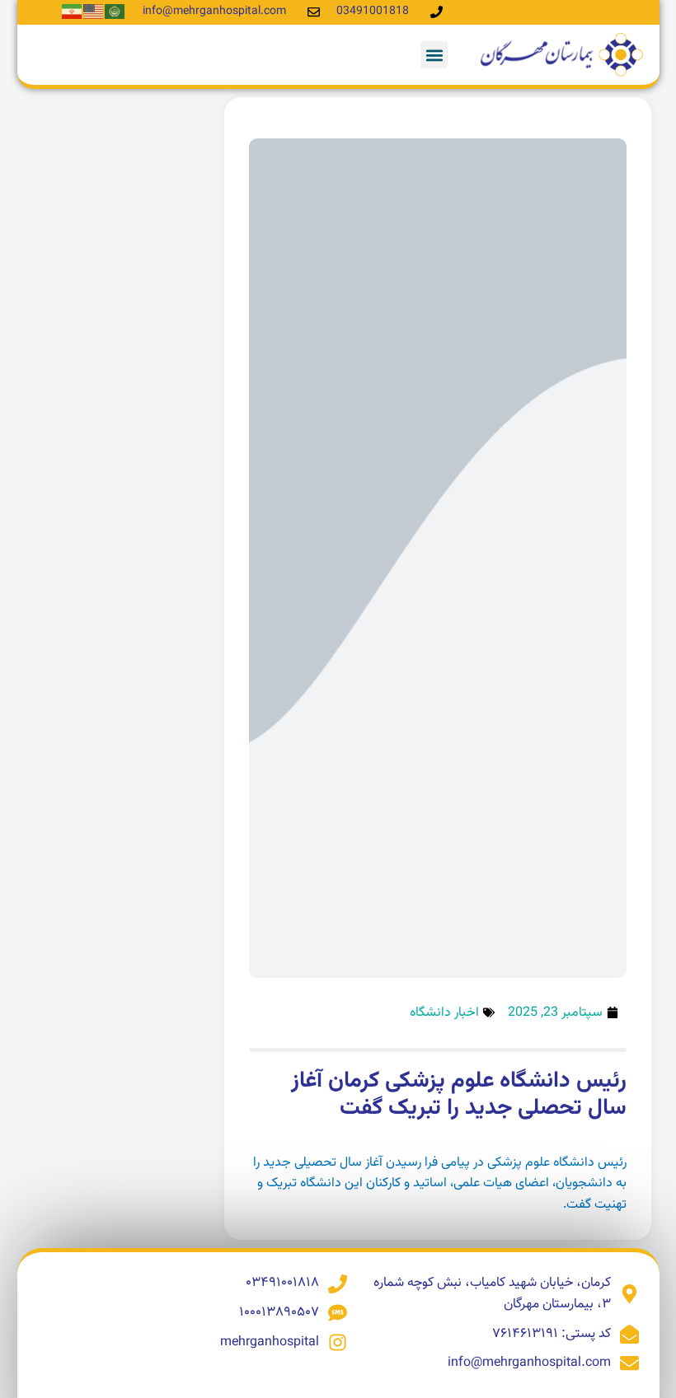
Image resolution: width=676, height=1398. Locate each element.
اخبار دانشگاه (444, 1013)
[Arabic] (115, 12)
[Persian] (72, 12)
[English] (94, 12)
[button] (434, 54)
